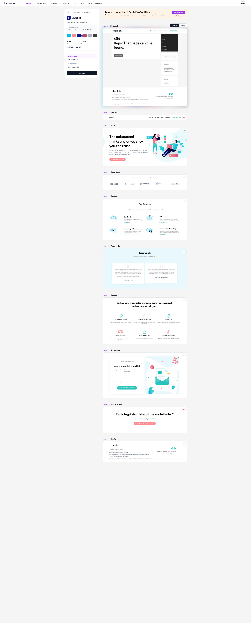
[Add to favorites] (184, 117)
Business (78, 47)
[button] (145, 117)
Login (243, 3)
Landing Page (72, 56)
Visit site (82, 73)
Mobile (183, 25)
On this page (72, 63)
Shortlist (87, 12)
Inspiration (76, 12)
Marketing (70, 47)
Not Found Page (73, 59)
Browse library (178, 12)
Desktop (174, 25)
